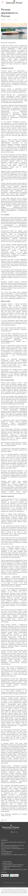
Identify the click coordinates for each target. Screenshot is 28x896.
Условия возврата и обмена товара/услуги (13, 864)
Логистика (15, 19)
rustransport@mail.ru (6, 853)
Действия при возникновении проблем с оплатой (15, 869)
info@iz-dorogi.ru (9, 851)
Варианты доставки (8, 863)
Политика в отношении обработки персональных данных (14, 886)
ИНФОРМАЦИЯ (4, 840)
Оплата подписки (7, 861)
